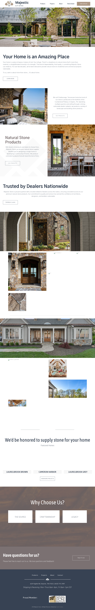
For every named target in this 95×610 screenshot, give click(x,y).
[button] (10, 79)
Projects (52, 4)
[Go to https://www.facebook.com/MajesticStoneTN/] (44, 591)
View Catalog (83, 3)
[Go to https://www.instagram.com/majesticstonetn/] (47, 591)
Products (42, 4)
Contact (60, 575)
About (60, 4)
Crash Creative (59, 606)
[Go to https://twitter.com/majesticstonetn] (50, 591)
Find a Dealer (70, 4)
